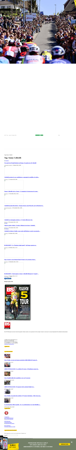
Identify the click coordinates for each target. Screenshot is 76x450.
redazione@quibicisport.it (9, 344)
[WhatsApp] (69, 135)
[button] (59, 135)
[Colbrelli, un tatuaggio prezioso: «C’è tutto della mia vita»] (14, 217)
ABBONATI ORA (64, 444)
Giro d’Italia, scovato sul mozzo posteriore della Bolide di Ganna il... (21, 360)
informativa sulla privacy (9, 438)
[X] (68, 135)
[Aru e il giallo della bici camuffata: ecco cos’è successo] (7, 375)
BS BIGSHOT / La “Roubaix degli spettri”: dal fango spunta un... (20, 245)
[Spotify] (66, 135)
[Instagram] (62, 135)
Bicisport (6, 179)
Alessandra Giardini (8, 165)
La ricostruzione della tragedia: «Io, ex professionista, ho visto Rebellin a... (22, 404)
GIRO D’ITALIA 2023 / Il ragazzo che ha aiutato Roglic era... (19, 386)
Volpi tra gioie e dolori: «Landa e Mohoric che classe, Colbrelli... (19, 225)
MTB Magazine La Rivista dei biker (8, 422)
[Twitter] (6, 349)
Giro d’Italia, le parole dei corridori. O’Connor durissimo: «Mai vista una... (22, 395)
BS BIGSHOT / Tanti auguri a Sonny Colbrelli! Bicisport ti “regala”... (21, 273)
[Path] (65, 135)
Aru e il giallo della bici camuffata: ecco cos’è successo (17, 378)
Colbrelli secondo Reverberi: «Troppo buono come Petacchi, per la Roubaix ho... (24, 205)
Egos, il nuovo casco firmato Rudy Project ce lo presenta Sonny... (20, 259)
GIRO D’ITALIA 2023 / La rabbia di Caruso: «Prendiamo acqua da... (21, 369)
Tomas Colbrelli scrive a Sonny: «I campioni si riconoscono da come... (21, 191)
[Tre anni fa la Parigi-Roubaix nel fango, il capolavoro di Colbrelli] (6, 160)
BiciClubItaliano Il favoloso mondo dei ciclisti (9, 426)
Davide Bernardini (7, 207)
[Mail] (63, 135)
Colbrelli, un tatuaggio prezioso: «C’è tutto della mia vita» (18, 219)
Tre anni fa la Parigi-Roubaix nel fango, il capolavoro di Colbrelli (20, 163)
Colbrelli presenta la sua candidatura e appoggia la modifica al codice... (21, 177)
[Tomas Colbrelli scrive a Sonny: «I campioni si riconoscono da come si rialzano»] (14, 189)
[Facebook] (60, 135)
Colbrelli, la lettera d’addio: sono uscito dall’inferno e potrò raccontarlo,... (22, 231)
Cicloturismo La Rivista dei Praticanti (8, 417)
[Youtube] (71, 135)
